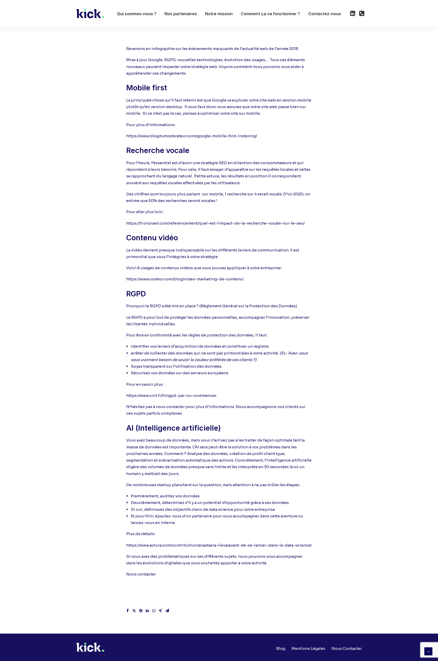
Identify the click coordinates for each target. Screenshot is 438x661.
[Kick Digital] (90, 13)
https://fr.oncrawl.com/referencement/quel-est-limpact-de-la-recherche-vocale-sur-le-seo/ (215, 223)
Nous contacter (141, 574)
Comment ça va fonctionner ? (270, 13)
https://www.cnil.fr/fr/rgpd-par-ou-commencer (171, 395)
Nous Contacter (347, 648)
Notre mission (219, 13)
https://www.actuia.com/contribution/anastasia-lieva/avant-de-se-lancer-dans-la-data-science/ (219, 545)
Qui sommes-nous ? (136, 13)
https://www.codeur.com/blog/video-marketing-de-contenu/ (185, 279)
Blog (280, 648)
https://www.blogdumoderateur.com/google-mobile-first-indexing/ (191, 135)
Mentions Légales (308, 648)
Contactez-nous (324, 13)
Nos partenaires (181, 13)
